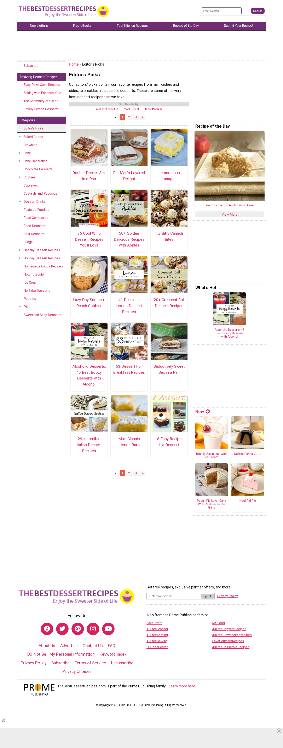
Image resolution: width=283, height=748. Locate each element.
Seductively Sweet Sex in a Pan (169, 369)
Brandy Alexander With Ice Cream (211, 455)
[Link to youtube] (108, 629)
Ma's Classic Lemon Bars (129, 441)
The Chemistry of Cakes (41, 101)
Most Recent (131, 109)
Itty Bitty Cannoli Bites (169, 236)
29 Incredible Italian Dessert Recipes (89, 444)
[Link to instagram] (93, 629)
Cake (27, 153)
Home (74, 64)
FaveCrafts (154, 623)
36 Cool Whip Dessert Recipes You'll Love (89, 239)
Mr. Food (218, 623)
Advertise (69, 645)
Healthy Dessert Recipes (42, 250)
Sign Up (207, 596)
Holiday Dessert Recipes (42, 258)
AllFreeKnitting (157, 635)
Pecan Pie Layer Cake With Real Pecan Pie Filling (211, 504)
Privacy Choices (77, 671)
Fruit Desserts (34, 234)
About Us (47, 645)
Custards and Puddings (40, 193)
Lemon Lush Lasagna (169, 175)
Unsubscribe (122, 662)
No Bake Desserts (37, 291)
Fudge (28, 242)
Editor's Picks (34, 128)
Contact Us (93, 645)
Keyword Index (113, 654)
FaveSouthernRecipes (228, 641)
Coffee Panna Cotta (247, 454)
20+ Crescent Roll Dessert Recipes (169, 302)
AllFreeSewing (157, 641)
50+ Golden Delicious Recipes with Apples (129, 239)
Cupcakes (31, 185)
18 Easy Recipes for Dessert (169, 441)
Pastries (30, 299)
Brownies (30, 145)
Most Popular (153, 109)
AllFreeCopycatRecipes (229, 629)
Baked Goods (33, 137)
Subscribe (31, 66)
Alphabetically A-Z (107, 109)
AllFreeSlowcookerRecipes (232, 635)
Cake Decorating (35, 161)
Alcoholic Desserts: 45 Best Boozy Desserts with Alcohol (89, 375)
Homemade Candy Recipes (43, 266)
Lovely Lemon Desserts (41, 109)
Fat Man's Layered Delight (129, 175)
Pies (27, 307)
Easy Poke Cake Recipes (42, 85)
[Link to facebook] (47, 629)
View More (229, 214)
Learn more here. (182, 686)
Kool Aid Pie (247, 501)
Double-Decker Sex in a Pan (89, 175)
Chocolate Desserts (38, 169)
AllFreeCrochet (157, 629)
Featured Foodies (36, 210)
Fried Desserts (35, 226)
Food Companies (36, 218)
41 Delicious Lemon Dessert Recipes (129, 305)
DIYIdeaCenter (157, 647)
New (199, 411)
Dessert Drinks (35, 202)
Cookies (30, 177)
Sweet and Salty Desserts (43, 315)
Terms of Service (90, 662)
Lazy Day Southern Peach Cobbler (89, 302)
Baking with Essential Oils (42, 93)
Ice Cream (31, 282)
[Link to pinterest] (77, 629)
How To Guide (34, 274)
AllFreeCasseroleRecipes (230, 647)
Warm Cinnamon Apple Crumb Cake (230, 205)
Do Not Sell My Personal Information (60, 654)
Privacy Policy (33, 662)
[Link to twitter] (62, 629)
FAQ (111, 645)
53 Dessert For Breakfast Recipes (129, 369)
